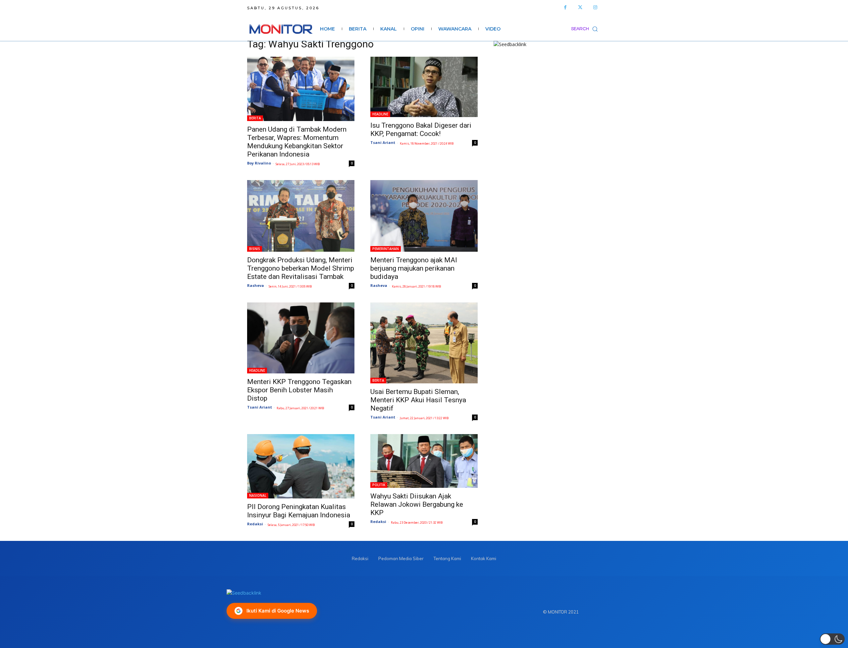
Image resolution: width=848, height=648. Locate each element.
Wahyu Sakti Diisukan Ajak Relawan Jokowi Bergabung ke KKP (416, 504)
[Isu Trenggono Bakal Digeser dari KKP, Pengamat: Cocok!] (424, 87)
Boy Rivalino (259, 163)
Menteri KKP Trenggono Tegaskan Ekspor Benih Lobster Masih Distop (299, 390)
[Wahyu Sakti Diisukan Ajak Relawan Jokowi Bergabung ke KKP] (424, 461)
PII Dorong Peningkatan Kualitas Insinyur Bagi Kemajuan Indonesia (298, 511)
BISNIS (254, 248)
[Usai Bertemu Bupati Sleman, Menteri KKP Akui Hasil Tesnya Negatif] (424, 342)
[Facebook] (565, 7)
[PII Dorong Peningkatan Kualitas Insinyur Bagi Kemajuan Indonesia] (300, 466)
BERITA (255, 118)
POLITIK (378, 485)
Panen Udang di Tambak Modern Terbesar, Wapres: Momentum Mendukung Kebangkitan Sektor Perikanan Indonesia (296, 141)
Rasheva (255, 285)
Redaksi (255, 523)
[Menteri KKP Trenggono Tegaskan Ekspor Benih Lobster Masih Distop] (300, 337)
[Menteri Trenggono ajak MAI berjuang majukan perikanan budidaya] (424, 216)
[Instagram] (595, 7)
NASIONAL (257, 495)
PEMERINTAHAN (385, 248)
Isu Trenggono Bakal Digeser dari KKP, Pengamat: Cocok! (420, 129)
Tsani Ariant (382, 142)
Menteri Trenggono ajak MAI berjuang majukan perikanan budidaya (413, 268)
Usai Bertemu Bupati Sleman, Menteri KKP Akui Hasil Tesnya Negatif (418, 400)
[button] (586, 29)
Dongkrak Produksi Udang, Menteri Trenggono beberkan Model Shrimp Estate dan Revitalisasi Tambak (300, 268)
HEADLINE (380, 114)
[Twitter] (580, 7)
